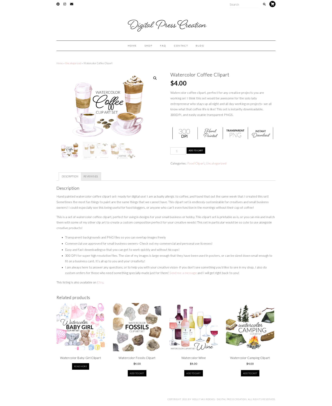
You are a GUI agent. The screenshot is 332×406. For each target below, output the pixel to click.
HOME (132, 45)
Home (59, 63)
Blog (200, 45)
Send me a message (183, 273)
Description (70, 176)
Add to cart (196, 150)
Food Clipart (196, 163)
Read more (80, 366)
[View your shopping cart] (272, 4)
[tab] (70, 176)
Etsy (100, 282)
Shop (148, 45)
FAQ (163, 45)
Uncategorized (73, 63)
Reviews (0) (91, 176)
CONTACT (181, 45)
